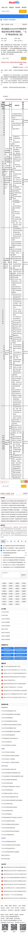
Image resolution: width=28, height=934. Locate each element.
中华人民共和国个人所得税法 (8, 759)
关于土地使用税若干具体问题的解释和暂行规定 (12, 776)
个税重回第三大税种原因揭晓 (9, 19)
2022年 (10, 601)
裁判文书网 (17, 910)
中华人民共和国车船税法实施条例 (9, 807)
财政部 (6, 905)
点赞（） (6, 482)
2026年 (10, 604)
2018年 (10, 599)
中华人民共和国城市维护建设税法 (9, 779)
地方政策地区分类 (20, 655)
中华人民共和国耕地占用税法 (8, 821)
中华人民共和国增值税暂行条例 (8, 710)
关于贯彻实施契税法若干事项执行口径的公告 (11, 817)
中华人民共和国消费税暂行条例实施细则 (10, 731)
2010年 (10, 593)
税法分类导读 (7, 655)
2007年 (10, 591)
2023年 (17, 601)
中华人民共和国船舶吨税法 (7, 834)
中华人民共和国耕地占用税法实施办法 (10, 824)
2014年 (10, 596)
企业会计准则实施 (5, 625)
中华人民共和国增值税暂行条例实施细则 (10, 714)
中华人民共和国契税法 (6, 814)
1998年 (4, 586)
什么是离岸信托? (6, 555)
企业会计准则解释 (5, 622)
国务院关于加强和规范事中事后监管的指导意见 (16, 77)
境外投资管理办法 (7, 260)
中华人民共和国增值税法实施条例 (9, 721)
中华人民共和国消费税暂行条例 (8, 728)
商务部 (10, 905)
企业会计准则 (4, 615)
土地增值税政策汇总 (7, 658)
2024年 (23, 601)
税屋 (2, 24)
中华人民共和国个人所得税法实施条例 (10, 762)
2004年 (17, 588)
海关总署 (3, 908)
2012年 (23, 593)
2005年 (23, 588)
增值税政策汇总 (7, 648)
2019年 (17, 599)
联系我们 (17, 914)
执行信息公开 (4, 910)
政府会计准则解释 (5, 636)
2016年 (23, 596)
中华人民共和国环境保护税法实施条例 (10, 831)
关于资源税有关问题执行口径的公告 (9, 793)
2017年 (4, 599)
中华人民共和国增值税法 (7, 717)
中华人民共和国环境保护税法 (8, 827)
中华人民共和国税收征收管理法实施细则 (10, 845)
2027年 (17, 604)
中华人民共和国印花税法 (7, 783)
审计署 (12, 908)
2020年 (11, 24)
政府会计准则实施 (5, 639)
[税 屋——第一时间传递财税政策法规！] (14, 3)
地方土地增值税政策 (20, 658)
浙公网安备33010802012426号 (7, 922)
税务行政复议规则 (5, 858)
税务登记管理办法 (5, 855)
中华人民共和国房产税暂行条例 (8, 769)
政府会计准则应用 (5, 632)
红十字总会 (22, 908)
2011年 (17, 593)
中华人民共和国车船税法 (7, 803)
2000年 (17, 586)
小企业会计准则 (5, 612)
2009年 (23, 591)
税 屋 (5, 38)
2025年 (4, 604)
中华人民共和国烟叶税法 (7, 810)
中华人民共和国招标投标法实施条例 (7, 160)
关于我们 (7, 914)
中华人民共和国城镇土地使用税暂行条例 (10, 772)
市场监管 (24, 905)
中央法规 (7, 24)
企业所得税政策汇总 (20, 648)
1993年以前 (4, 593)
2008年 (17, 591)
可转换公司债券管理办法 (9, 680)
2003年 (10, 588)
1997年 (23, 583)
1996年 (17, 583)
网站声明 (12, 914)
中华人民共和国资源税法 (7, 790)
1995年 (10, 583)
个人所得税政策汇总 (7, 651)
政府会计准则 (4, 629)
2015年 (17, 596)
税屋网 (2, 914)
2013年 (4, 596)
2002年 (4, 588)
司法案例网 (23, 910)
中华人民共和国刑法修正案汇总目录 (12, 666)
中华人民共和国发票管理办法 (8, 848)
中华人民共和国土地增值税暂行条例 (9, 796)
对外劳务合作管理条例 (7, 442)
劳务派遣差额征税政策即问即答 (9, 552)
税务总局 (15, 905)
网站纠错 (22, 914)
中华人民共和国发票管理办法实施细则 (10, 851)
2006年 (4, 591)
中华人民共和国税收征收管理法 (8, 841)
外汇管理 (17, 908)
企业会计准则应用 (5, 618)
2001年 (23, 586)
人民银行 (8, 908)
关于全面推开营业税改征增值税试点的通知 (11, 724)
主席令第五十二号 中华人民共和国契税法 (13, 894)
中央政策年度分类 (20, 651)
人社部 (19, 905)
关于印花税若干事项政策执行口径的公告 (10, 786)
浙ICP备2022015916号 (20, 922)
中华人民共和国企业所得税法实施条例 (10, 755)
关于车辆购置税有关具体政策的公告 (9, 738)
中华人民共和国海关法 (6, 741)
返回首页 (24, 24)
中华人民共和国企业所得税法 (8, 752)
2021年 (4, 601)
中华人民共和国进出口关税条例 (8, 745)
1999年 (10, 586)
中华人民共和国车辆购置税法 (8, 735)
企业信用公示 (11, 910)
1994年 (4, 583)
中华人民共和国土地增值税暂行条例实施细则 (11, 800)
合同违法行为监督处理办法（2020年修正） (14, 687)
